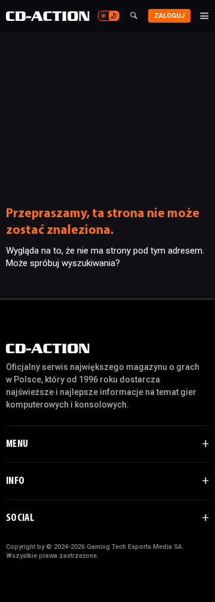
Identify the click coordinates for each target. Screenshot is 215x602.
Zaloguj (169, 16)
